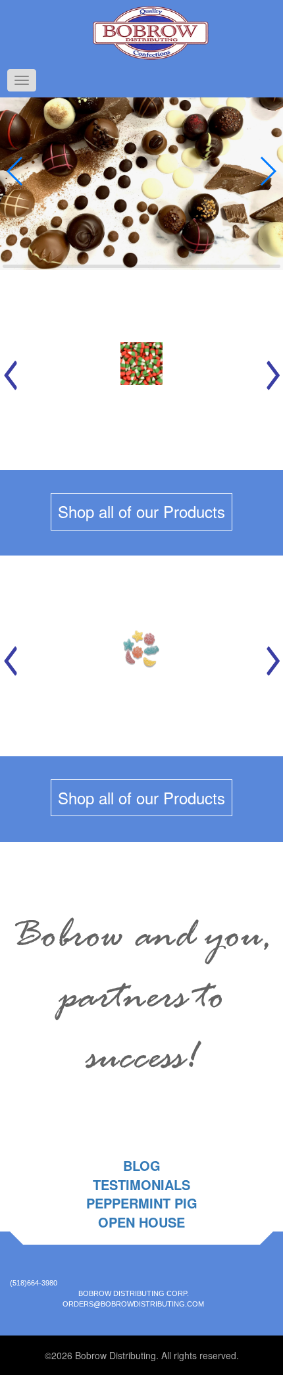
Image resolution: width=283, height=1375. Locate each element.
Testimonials (141, 1184)
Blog (142, 1165)
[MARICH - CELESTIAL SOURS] (141, 655)
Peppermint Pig (141, 1202)
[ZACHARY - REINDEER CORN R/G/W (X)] (141, 370)
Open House (141, 1222)
